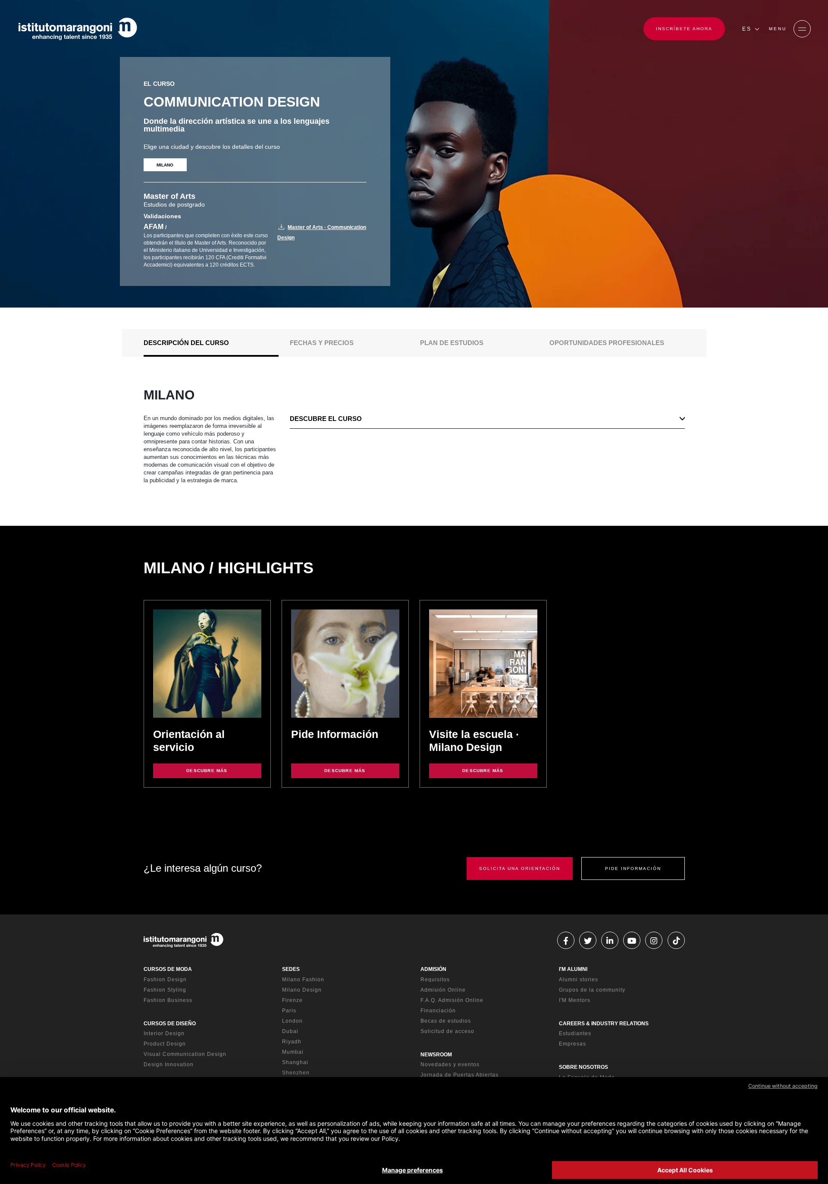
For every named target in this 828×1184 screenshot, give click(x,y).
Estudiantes (575, 1033)
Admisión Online (443, 990)
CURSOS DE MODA (168, 969)
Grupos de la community (592, 990)
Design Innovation (169, 1065)
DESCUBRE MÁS (482, 770)
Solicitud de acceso (447, 1031)
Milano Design (302, 990)
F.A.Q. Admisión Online (451, 1000)
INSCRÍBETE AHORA (684, 28)
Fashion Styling (165, 990)
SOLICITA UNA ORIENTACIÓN (519, 868)
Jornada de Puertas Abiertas (459, 1075)
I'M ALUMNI (573, 969)
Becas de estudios (445, 1021)
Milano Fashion (303, 980)
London (292, 1021)
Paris (289, 1011)
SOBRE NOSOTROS (583, 1067)
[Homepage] (77, 29)
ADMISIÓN (433, 969)
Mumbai (293, 1052)
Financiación (438, 1011)
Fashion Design (165, 980)
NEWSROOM (436, 1055)
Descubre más (206, 770)
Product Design (165, 1044)
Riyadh (291, 1042)
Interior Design (164, 1033)
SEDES (291, 969)
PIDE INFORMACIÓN (633, 868)
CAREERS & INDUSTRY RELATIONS (604, 1024)
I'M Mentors (574, 1000)
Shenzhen (296, 1073)
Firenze (292, 1000)
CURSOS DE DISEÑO (170, 1024)
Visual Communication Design (185, 1054)
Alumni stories (578, 980)
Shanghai (295, 1062)
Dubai (290, 1031)
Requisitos (435, 980)
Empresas (572, 1044)
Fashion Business (168, 1000)
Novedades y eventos (450, 1065)
